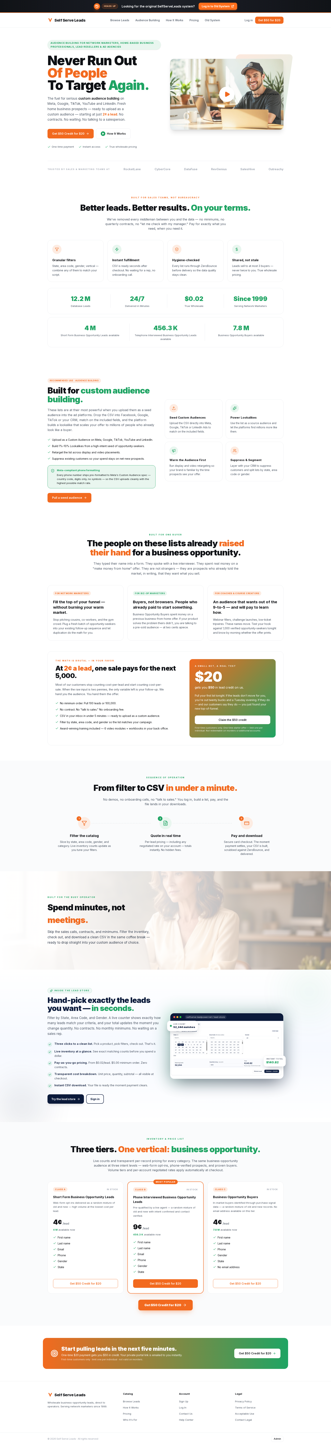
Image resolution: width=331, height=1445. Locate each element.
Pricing (194, 20)
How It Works (174, 20)
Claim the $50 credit (233, 719)
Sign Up (183, 1401)
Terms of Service (245, 1407)
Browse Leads (119, 20)
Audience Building (147, 20)
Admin (277, 1438)
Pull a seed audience (67, 497)
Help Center (186, 1419)
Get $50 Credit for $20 (68, 133)
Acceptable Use (244, 1413)
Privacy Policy (243, 1401)
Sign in (95, 1099)
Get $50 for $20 (269, 20)
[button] (165, 6)
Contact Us (186, 1413)
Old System (212, 20)
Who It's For (130, 1419)
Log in (249, 20)
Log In (182, 1407)
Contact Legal (243, 1419)
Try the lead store (63, 1099)
